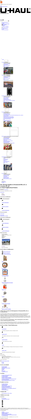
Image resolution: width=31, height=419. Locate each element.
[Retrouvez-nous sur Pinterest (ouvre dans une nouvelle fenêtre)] (2, 403)
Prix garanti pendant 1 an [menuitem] (5, 22)
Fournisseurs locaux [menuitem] (6, 159)
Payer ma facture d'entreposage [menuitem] (7, 118)
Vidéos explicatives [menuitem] (6, 64)
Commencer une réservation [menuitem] (7, 63)
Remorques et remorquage (5, 206)
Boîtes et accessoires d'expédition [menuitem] (7, 139)
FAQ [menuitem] (4, 119)
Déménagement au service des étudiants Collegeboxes (9, 388)
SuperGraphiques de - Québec (7, 393)
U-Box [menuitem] (4, 95)
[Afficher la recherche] (2, 19)
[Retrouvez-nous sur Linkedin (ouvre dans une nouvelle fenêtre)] (2, 404)
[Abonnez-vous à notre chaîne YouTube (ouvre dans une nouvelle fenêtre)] (2, 406)
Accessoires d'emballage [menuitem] (6, 138)
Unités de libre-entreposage (5, 379)
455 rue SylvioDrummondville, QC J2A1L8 (4, 215)
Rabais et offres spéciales (5, 389)
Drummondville (4, 181)
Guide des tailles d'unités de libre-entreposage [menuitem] (9, 117)
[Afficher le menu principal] (1, 7)
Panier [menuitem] (4, 25)
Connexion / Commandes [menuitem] (5, 27)
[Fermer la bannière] (0, 0)
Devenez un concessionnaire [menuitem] (5, 29)
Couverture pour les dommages (6, 386)
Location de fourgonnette (5, 375)
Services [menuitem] (4, 160)
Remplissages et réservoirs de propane (7, 387)
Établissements (5, 415)
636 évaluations (6, 189)
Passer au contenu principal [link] (3, 6)
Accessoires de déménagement (5, 210)
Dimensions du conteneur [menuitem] (6, 101)
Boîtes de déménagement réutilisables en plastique (8, 380)
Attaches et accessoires (5, 384)
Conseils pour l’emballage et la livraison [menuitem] (9, 100)
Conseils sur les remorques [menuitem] (7, 65)
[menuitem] (17, 76)
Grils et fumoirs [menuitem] (5, 176)
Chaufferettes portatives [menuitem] (6, 177)
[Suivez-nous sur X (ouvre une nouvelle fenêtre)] (2, 405)
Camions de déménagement (5, 202)
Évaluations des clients (5, 371)
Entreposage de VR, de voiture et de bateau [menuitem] (8, 116)
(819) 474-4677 (2, 192)
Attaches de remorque (4, 339)
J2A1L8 (3, 182)
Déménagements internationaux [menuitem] (7, 99)
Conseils (3, 369)
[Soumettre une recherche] (8, 20)
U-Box (9, 95)
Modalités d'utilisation (5, 413)
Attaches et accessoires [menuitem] (6, 66)
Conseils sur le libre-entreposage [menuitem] (7, 120)
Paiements (3, 368)
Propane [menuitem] (3, 173)
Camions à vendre (4, 350)
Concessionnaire (4, 398)
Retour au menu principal (7, 96)
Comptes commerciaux (5, 383)
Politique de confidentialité (5, 412)
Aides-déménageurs (4, 385)
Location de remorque (5, 376)
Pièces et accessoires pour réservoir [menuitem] (8, 178)
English (3, 362)
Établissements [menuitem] (4, 24)
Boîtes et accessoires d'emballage (14, 136)
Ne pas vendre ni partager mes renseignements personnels (9, 414)
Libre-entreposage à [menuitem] (7, 114)
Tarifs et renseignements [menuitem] (6, 97)
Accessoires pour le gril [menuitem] (6, 175)
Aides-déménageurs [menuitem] (4, 156)
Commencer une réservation (7, 76)
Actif (1, 5)
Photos (3, 246)
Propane (5, 173)
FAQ (2, 370)
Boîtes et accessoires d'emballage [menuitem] (6, 136)
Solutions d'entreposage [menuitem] (6, 142)
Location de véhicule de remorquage (6, 377)
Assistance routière (4, 367)
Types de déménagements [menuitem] (6, 161)
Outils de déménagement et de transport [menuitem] (8, 140)
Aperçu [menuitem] (4, 158)
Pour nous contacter (4, 366)
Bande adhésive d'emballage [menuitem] (7, 141)
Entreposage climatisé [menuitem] (6, 115)
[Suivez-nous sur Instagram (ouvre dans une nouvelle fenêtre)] (2, 402)
